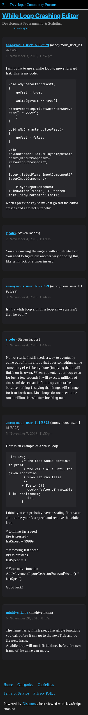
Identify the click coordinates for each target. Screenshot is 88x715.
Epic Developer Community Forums (29, 5)
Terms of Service (16, 693)
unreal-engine (21, 28)
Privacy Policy (44, 693)
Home (8, 685)
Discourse (30, 704)
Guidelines (46, 685)
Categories (25, 685)
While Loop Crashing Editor (40, 16)
